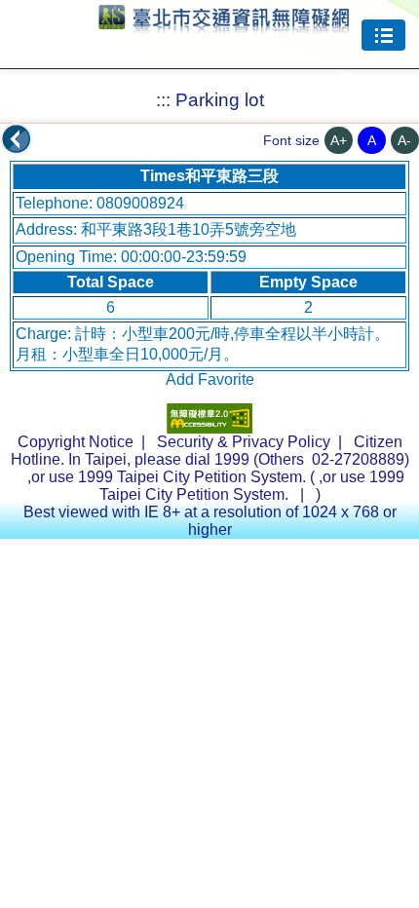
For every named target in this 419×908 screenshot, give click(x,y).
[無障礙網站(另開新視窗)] (209, 428)
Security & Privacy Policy (243, 442)
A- (404, 140)
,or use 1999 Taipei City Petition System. (251, 486)
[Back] (16, 139)
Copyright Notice (75, 442)
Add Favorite (210, 379)
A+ (338, 140)
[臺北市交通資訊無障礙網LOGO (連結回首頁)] (224, 24)
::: (163, 100)
